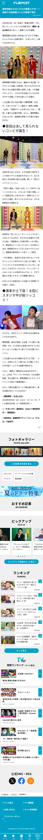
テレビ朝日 (8, 802)
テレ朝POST (21, 3)
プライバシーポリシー (12, 819)
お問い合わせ (9, 809)
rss (30, 781)
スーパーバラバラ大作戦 (24, 473)
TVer (27, 408)
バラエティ (7, 478)
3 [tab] (22, 556)
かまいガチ (18, 396)
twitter (12, 781)
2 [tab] (20, 556)
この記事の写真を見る (21, 463)
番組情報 (18, 478)
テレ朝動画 (29, 802)
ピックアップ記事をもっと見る (21, 561)
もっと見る (21, 650)
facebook (21, 781)
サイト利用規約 (31, 809)
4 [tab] (24, 556)
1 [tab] (18, 556)
